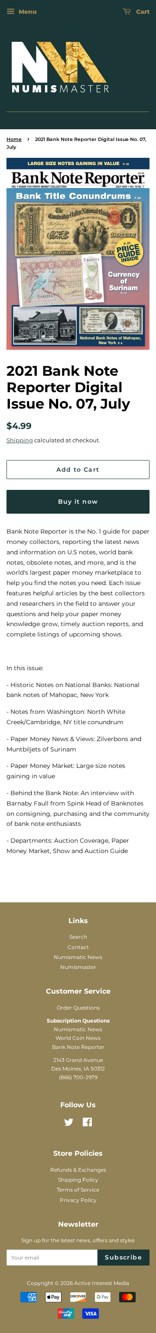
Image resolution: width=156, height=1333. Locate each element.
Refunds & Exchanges (78, 1170)
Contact (78, 947)
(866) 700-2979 (78, 1077)
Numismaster (78, 967)
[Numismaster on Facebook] (87, 1124)
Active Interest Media (101, 1283)
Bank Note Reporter (78, 1047)
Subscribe (123, 1257)
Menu (27, 12)
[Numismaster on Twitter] (69, 1124)
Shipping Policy (78, 1179)
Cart (142, 12)
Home (14, 139)
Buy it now (78, 501)
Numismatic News (78, 957)
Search (78, 936)
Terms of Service (78, 1189)
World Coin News (78, 1038)
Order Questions (78, 1007)
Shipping (19, 440)
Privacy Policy (78, 1200)
